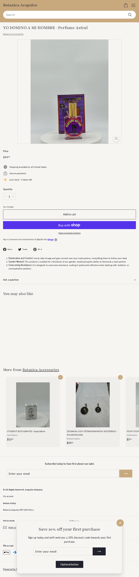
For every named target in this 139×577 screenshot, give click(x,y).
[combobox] (69, 15)
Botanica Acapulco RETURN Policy (18, 510)
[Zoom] (116, 138)
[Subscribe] (99, 551)
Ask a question (11, 279)
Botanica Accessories (13, 34)
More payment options (69, 233)
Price (6, 151)
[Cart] (125, 5)
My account (8, 496)
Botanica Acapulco (20, 5)
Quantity (7, 189)
